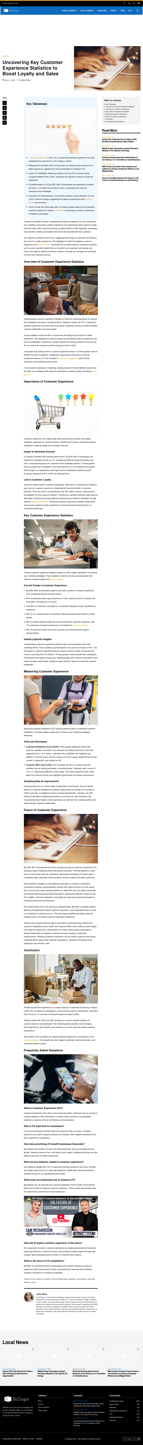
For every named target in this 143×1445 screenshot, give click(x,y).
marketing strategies (39, 501)
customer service (80, 625)
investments (59, 210)
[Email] (5, 123)
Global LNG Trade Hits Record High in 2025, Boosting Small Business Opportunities (119, 140)
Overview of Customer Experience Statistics (120, 107)
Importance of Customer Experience (118, 109)
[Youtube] (138, 3)
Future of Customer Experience (116, 117)
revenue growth (43, 244)
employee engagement (68, 358)
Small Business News (108, 137)
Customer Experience (38, 157)
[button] (137, 11)
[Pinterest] (5, 113)
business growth (56, 579)
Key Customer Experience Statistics (117, 112)
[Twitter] (134, 3)
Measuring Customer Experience (116, 114)
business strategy (31, 1040)
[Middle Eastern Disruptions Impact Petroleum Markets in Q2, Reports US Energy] (54, 1356)
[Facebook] (124, 3)
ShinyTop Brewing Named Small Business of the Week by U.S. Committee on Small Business (121, 158)
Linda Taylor (26, 80)
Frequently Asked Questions (115, 122)
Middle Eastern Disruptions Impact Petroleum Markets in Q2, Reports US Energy (120, 149)
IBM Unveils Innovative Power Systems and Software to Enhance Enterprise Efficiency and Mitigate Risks (120, 168)
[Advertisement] (71, 30)
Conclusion (109, 119)
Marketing (6, 56)
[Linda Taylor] (29, 1303)
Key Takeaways (111, 104)
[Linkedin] (129, 3)
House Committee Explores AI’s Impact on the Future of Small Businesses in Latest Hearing (120, 179)
